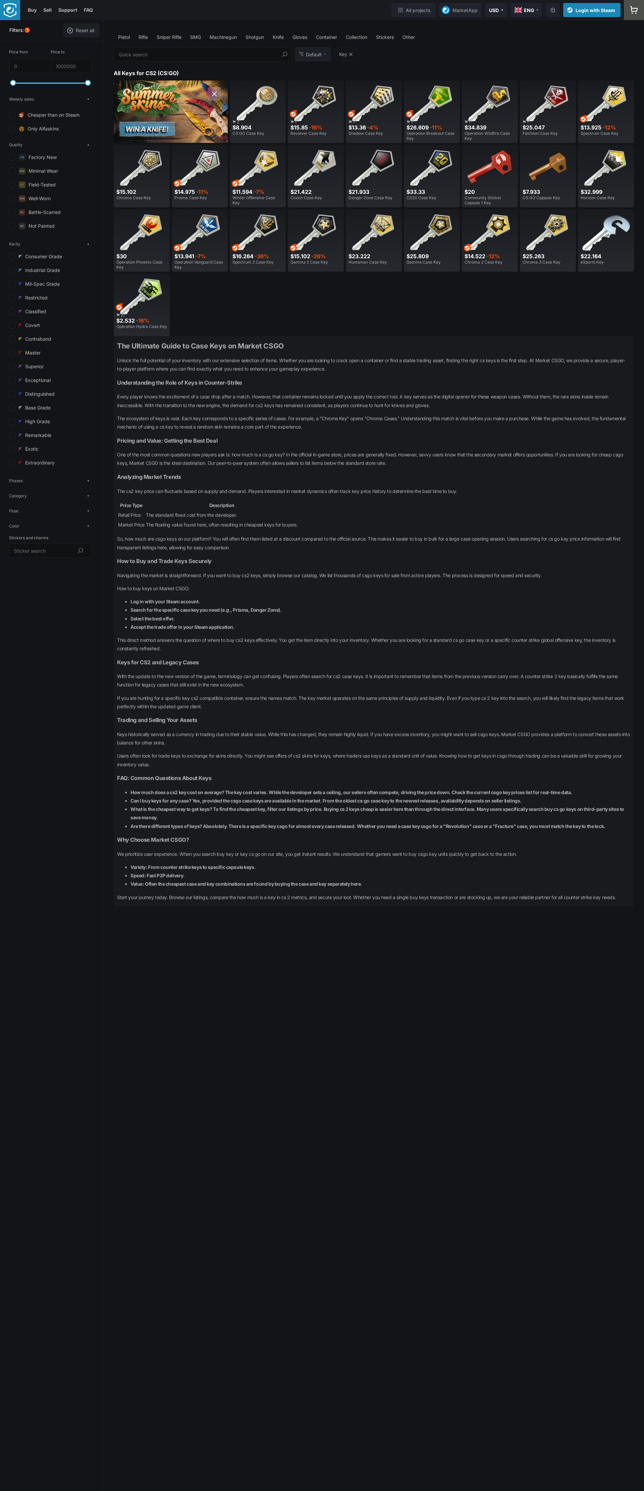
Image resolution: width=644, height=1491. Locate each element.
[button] (50, 99)
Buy (32, 10)
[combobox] (50, 551)
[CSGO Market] (10, 10)
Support (67, 10)
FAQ (88, 10)
